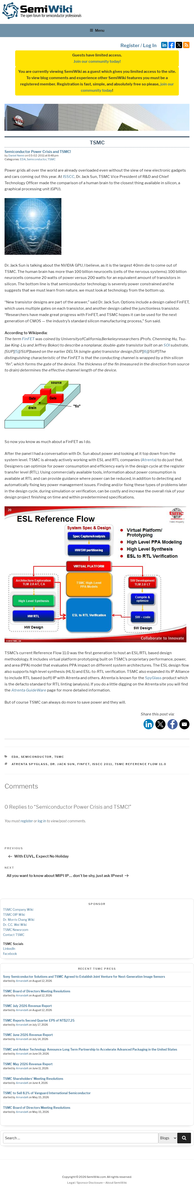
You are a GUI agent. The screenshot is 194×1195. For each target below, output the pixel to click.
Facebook (10, 954)
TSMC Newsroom (15, 930)
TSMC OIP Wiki (14, 915)
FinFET (28, 339)
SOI (166, 345)
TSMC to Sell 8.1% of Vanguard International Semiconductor (47, 1093)
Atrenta (149, 460)
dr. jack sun (62, 764)
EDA (23, 159)
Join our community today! (97, 61)
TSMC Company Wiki (18, 909)
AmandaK (22, 981)
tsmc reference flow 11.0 (141, 764)
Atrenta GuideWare (28, 690)
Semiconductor (36, 159)
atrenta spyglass (30, 764)
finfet (83, 764)
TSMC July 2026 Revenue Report (27, 1006)
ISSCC (69, 176)
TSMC (51, 159)
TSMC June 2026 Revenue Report (28, 1035)
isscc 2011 (102, 764)
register (26, 821)
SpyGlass (153, 678)
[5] (16, 351)
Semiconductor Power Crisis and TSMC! (38, 151)
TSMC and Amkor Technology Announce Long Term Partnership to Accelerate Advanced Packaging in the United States (90, 1049)
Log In (150, 45)
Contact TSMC (13, 935)
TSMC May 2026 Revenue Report (28, 1064)
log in (42, 821)
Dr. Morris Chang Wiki (18, 920)
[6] (145, 351)
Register (129, 45)
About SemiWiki (116, 1182)
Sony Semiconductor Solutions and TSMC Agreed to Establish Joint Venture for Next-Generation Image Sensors (84, 977)
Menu (99, 30)
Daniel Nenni (16, 155)
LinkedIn (9, 949)
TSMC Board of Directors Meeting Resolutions (36, 991)
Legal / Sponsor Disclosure (85, 1182)
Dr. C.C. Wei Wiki (15, 925)
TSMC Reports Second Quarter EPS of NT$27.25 (39, 1020)
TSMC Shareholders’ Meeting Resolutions (33, 1079)
